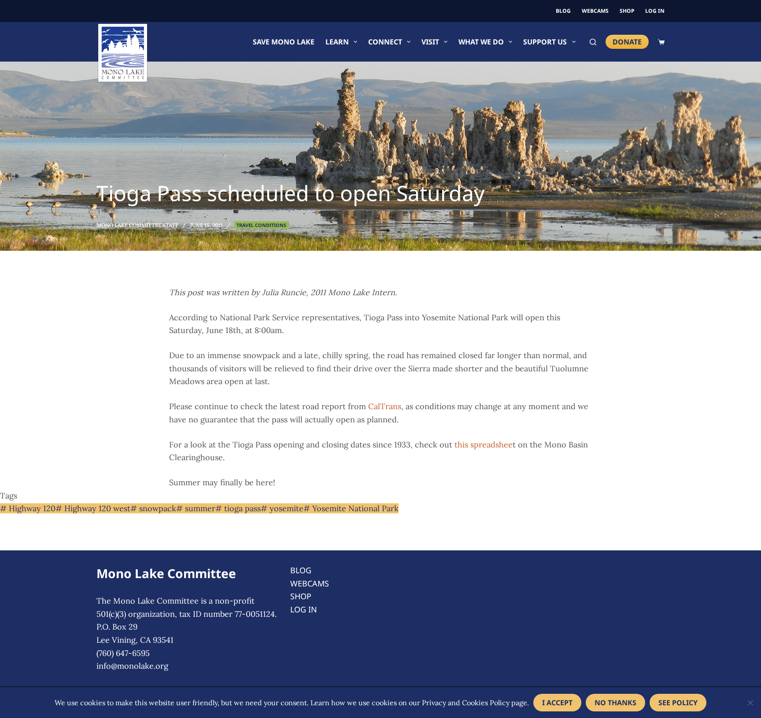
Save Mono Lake (283, 42)
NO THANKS (615, 702)
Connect (385, 42)
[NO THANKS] (750, 702)
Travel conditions (261, 225)
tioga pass (238, 508)
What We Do (481, 42)
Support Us (545, 42)
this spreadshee (483, 445)
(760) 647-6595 (123, 653)
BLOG (563, 11)
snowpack (153, 508)
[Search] (593, 42)
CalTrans (384, 406)
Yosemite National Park (351, 508)
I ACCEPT (557, 702)
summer (195, 508)
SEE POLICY (678, 702)
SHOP (627, 11)
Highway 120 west (92, 508)
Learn (337, 42)
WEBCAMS (595, 11)
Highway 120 (27, 508)
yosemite (282, 508)
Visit (430, 42)
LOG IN (655, 11)
